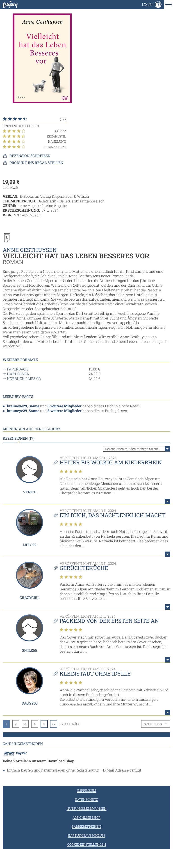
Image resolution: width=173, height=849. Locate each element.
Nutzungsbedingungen (87, 808)
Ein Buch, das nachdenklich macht (113, 515)
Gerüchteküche (84, 568)
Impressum (86, 790)
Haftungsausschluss (86, 835)
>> (53, 724)
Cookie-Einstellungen (86, 844)
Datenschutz (86, 799)
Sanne (34, 405)
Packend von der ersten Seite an (109, 620)
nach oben (153, 724)
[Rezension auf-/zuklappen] (167, 501)
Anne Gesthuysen (30, 249)
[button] (151, 4)
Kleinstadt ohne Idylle (95, 673)
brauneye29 (17, 405)
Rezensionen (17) (18, 438)
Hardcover (18, 374)
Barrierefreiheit (86, 826)
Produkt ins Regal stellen (36, 162)
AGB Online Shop (86, 817)
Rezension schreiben (29, 155)
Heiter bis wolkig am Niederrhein (111, 462)
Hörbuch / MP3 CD (24, 378)
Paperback (17, 369)
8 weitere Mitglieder (65, 405)
